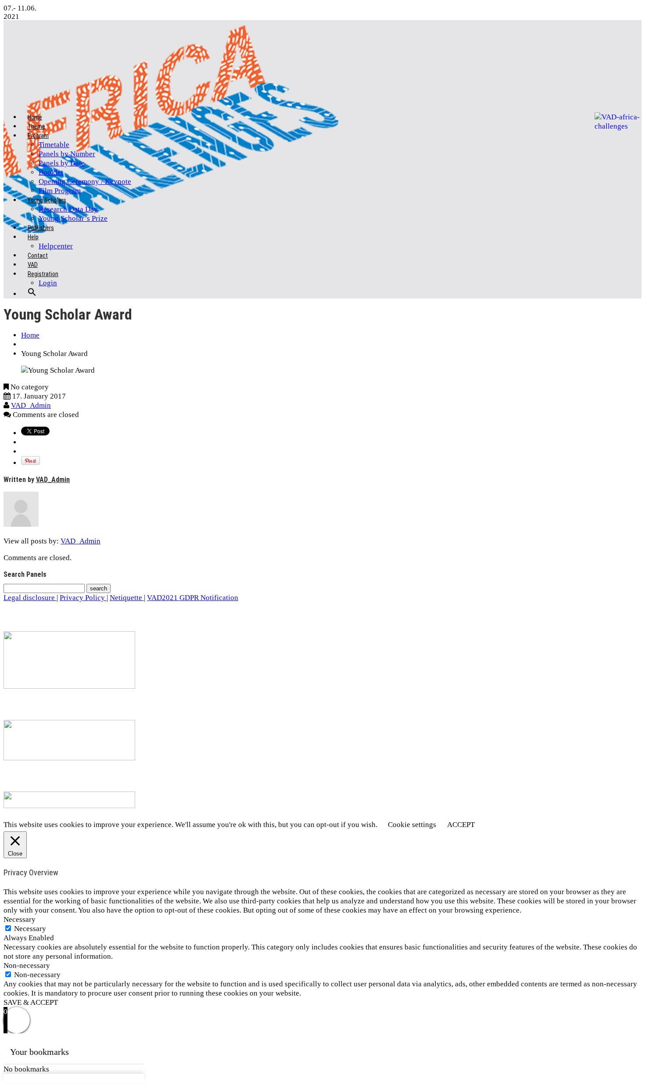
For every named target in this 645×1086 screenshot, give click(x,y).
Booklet (51, 172)
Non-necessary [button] (27, 965)
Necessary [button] (20, 919)
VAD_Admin (31, 405)
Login (48, 283)
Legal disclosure (30, 597)
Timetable (54, 144)
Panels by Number (67, 154)
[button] (32, 299)
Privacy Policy (83, 597)
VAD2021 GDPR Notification (192, 597)
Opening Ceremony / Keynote (85, 181)
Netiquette (127, 597)
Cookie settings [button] (412, 824)
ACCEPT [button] (461, 824)
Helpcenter (56, 246)
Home (30, 335)
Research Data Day (68, 209)
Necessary (30, 928)
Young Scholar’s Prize (73, 218)
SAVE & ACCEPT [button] (31, 1002)
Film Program (60, 191)
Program (38, 135)
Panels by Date (62, 163)
